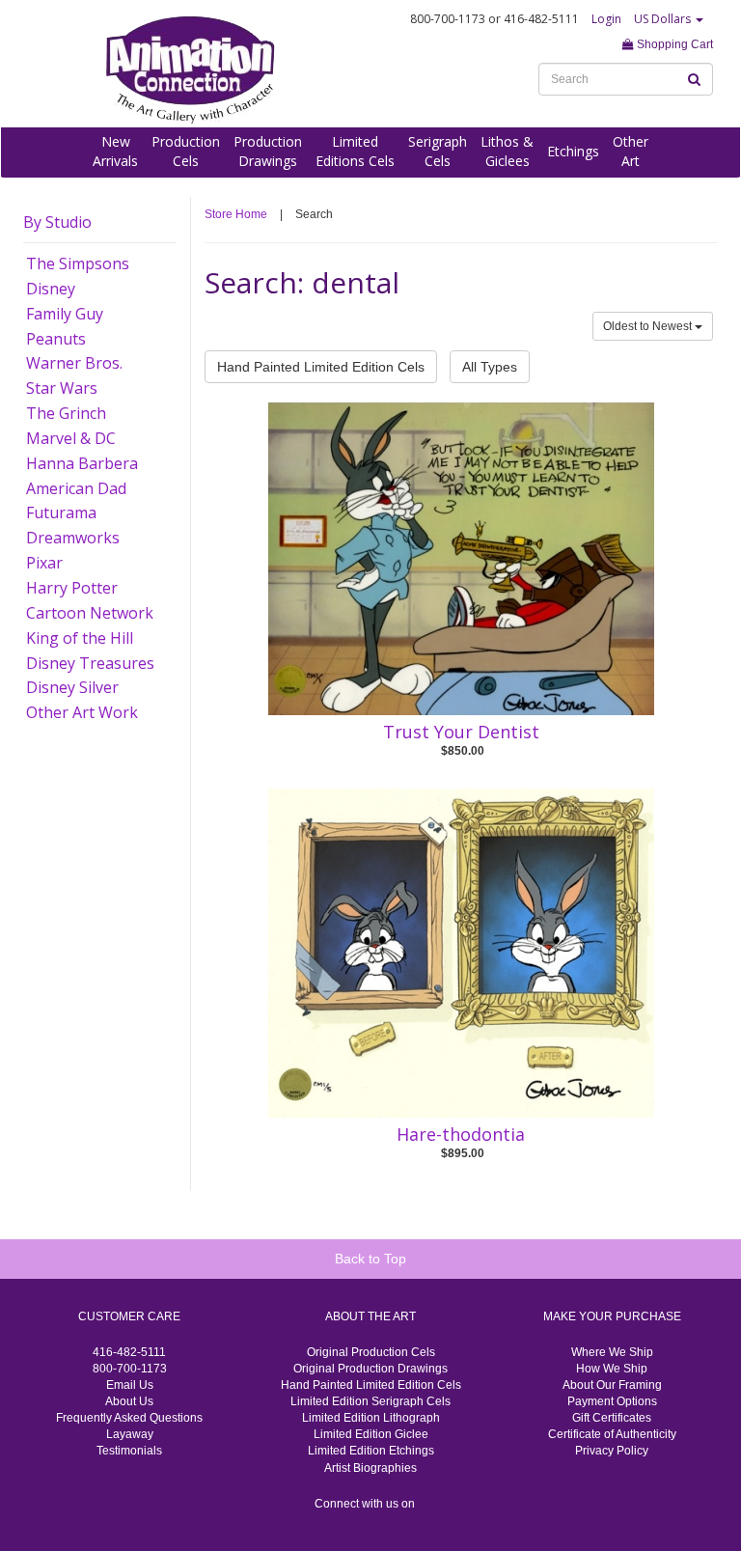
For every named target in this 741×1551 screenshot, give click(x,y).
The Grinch (66, 413)
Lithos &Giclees (507, 151)
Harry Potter (72, 587)
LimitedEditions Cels (355, 151)
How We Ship (611, 1368)
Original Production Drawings (370, 1368)
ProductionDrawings (267, 151)
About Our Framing (612, 1385)
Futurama (61, 512)
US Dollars (664, 19)
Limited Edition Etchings (371, 1450)
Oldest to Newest (649, 326)
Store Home (236, 214)
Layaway (129, 1434)
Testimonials (129, 1450)
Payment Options (612, 1401)
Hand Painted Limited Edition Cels (321, 366)
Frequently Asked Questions (129, 1418)
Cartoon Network (89, 612)
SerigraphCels (437, 151)
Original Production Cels (371, 1352)
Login (606, 19)
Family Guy (64, 313)
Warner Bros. (74, 363)
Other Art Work (82, 712)
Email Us (129, 1385)
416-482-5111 (129, 1352)
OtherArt (630, 151)
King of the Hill (79, 638)
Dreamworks (73, 537)
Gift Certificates (611, 1418)
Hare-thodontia (461, 1134)
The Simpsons (77, 263)
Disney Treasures (90, 663)
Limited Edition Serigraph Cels (370, 1401)
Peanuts (56, 338)
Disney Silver (72, 687)
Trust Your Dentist (461, 731)
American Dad (76, 488)
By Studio (57, 222)
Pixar (44, 562)
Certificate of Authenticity (612, 1434)
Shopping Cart (673, 44)
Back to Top (370, 1258)
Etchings (573, 151)
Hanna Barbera (82, 463)
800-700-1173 (130, 1368)
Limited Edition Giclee (371, 1434)
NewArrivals (115, 151)
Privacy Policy (611, 1450)
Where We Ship (612, 1352)
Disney (50, 288)
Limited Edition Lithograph (371, 1418)
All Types (489, 366)
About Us (129, 1401)
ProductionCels (185, 151)
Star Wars (61, 388)
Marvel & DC (71, 438)
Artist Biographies (370, 1468)
